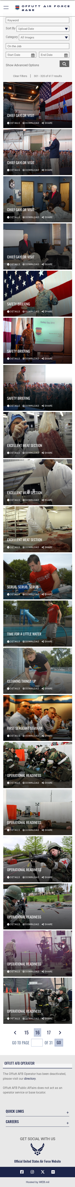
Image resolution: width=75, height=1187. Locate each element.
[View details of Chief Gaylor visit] (37, 105)
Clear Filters (20, 76)
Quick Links (15, 1111)
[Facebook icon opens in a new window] (22, 1172)
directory (30, 1078)
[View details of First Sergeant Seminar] (37, 718)
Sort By (11, 28)
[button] (6, 8)
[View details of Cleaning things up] (37, 671)
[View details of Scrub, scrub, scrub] (37, 576)
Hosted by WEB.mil (37, 1182)
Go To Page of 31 (32, 1043)
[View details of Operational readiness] (37, 765)
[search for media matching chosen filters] (64, 63)
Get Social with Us (37, 1139)
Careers (12, 1121)
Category (12, 37)
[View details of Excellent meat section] (37, 435)
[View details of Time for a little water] (37, 624)
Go (59, 1042)
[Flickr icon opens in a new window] (53, 1172)
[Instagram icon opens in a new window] (32, 1172)
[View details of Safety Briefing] (37, 294)
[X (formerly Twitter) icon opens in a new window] (43, 1172)
